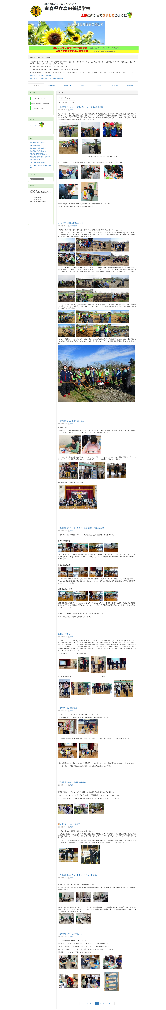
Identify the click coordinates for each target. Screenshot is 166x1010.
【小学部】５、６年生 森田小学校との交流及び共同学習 (80, 107)
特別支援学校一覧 (35, 160)
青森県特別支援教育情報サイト (39, 148)
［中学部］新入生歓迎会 (67, 707)
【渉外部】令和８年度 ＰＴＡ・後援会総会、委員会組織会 (81, 527)
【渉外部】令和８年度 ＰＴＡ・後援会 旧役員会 (78, 875)
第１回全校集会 (64, 634)
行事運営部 (73, 226)
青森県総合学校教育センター (38, 151)
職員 (71, 110)
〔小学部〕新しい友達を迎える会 (71, 420)
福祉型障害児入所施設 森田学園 (40, 157)
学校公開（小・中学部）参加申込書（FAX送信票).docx (46, 78)
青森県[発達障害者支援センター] (39, 154)
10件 (71, 102)
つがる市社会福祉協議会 (37, 162)
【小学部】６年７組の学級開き (70, 933)
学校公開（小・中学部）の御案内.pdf (41, 75)
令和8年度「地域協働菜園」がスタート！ (74, 223)
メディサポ (34, 125)
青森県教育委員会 (35, 145)
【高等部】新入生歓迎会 (70, 824)
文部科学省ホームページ (37, 142)
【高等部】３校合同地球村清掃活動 (72, 782)
